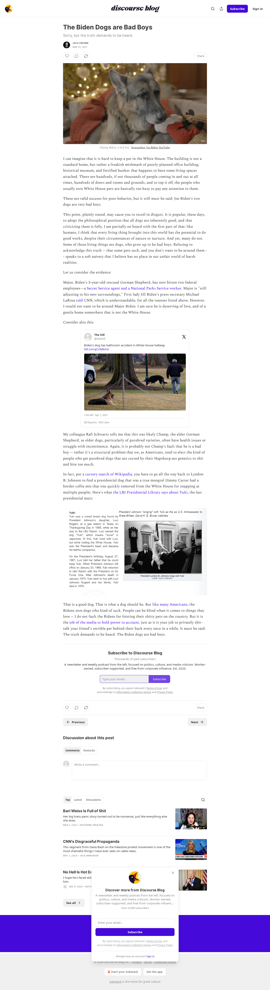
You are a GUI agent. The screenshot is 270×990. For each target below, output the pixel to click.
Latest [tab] (78, 800)
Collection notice (165, 962)
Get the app (154, 972)
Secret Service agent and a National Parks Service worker (134, 288)
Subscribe (237, 9)
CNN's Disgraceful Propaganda (91, 841)
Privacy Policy (165, 945)
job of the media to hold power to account (103, 622)
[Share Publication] (221, 9)
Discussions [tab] (93, 800)
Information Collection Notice (133, 945)
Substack (115, 981)
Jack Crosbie (81, 43)
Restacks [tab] (89, 750)
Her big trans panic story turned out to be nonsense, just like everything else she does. (115, 818)
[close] (173, 873)
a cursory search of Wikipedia (107, 474)
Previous (78, 722)
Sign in (258, 9)
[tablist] (80, 750)
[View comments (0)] (76, 56)
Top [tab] (67, 800)
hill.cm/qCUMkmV (96, 349)
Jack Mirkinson (89, 855)
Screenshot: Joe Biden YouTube (150, 147)
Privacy (136, 962)
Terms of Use (154, 941)
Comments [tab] (72, 750)
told (79, 300)
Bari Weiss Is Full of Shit (84, 811)
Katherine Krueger (91, 825)
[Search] (213, 9)
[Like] (67, 56)
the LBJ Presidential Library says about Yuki (150, 492)
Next (194, 722)
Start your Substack (124, 972)
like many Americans (169, 604)
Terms (148, 962)
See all (71, 903)
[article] (135, 820)
